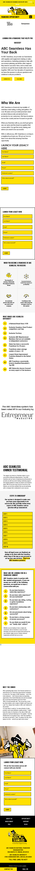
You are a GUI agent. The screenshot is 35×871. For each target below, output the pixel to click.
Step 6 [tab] (5, 532)
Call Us (25, 869)
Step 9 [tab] (5, 543)
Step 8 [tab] (5, 539)
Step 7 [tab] (5, 536)
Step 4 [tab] (5, 525)
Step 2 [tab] (5, 518)
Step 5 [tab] (5, 528)
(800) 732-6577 (22, 860)
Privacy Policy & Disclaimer (17, 866)
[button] (30, 17)
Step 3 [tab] (5, 521)
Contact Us (8, 869)
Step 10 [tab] (5, 547)
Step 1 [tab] (5, 514)
